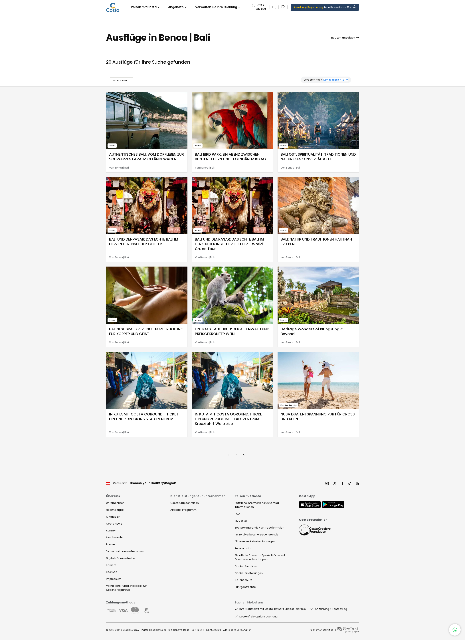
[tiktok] (349, 484)
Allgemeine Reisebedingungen (255, 541)
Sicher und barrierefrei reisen (125, 551)
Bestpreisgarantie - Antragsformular (259, 527)
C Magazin (113, 517)
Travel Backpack (283, 7)
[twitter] (334, 484)
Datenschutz (243, 580)
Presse (110, 544)
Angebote (176, 7)
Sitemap (111, 572)
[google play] (333, 505)
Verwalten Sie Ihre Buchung (216, 7)
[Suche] (274, 7)
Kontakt (111, 530)
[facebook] (342, 484)
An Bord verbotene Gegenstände (256, 534)
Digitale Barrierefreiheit (121, 558)
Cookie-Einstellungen (249, 573)
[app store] (310, 505)
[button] (283, 7)
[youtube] (357, 484)
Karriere (111, 565)
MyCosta (241, 521)
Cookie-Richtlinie (246, 566)
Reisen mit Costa (144, 7)
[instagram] (327, 484)
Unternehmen (115, 503)
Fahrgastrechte (245, 587)
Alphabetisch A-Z (333, 79)
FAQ (237, 514)
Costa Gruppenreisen (184, 503)
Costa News (114, 523)
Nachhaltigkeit (116, 510)
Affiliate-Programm (183, 510)
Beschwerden (115, 537)
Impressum (113, 579)
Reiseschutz (243, 548)
